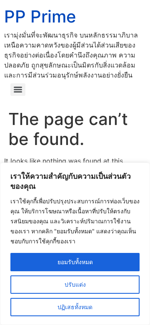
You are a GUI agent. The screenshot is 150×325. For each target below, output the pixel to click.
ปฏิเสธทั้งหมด (75, 306)
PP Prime (40, 16)
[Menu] (17, 89)
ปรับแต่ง (75, 284)
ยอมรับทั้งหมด (75, 261)
